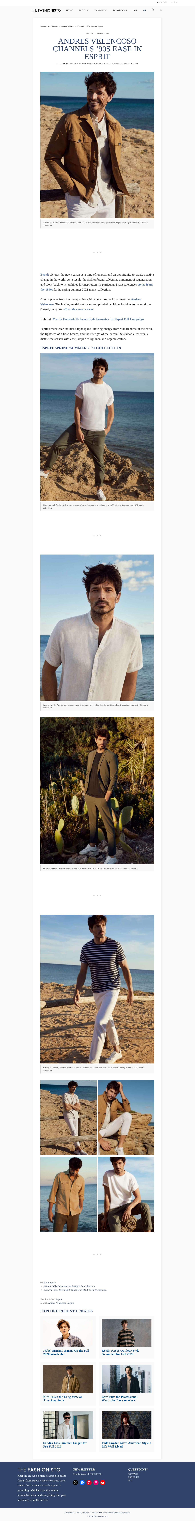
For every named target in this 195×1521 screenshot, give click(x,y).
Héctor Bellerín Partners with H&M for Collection (69, 1286)
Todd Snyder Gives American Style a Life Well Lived (126, 1444)
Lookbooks (120, 10)
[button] (153, 10)
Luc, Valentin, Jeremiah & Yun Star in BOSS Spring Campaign (75, 1290)
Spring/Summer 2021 (97, 34)
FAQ (130, 1480)
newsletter (94, 1474)
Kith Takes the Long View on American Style (63, 1398)
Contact (133, 1474)
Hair (135, 10)
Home (69, 10)
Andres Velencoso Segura (61, 1303)
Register (161, 3)
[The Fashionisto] (46, 10)
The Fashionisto (66, 64)
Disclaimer (70, 1512)
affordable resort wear (78, 309)
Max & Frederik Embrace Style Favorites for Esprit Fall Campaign (98, 319)
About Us (133, 1477)
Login (174, 3)
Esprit (44, 274)
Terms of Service (98, 1512)
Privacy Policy (82, 1512)
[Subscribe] (145, 10)
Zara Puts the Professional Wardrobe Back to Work (119, 1398)
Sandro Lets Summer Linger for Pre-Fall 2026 (65, 1444)
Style (82, 10)
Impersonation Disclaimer (118, 1512)
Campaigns (101, 10)
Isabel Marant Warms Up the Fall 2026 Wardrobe (66, 1352)
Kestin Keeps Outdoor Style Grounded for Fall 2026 (120, 1352)
